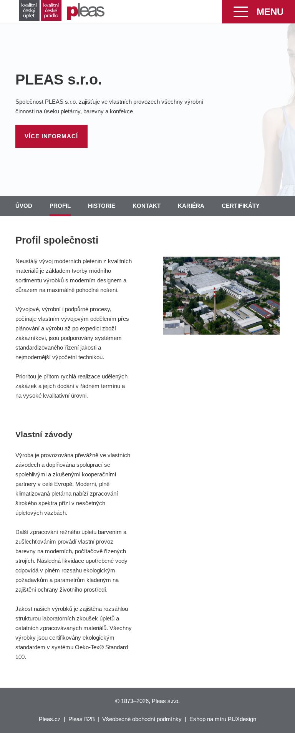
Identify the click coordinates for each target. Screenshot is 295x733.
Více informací (51, 136)
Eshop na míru (207, 719)
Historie (101, 205)
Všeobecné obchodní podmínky (142, 719)
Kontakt (147, 205)
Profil (60, 205)
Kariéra (191, 205)
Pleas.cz (50, 719)
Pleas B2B (81, 719)
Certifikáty (241, 205)
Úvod (23, 205)
